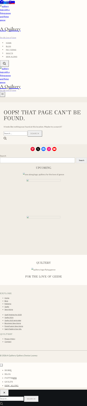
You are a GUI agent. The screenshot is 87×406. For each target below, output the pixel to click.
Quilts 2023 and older (13, 320)
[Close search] (4, 393)
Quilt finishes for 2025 (13, 314)
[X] (5, 3)
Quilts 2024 (9, 317)
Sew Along (11, 56)
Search (3, 156)
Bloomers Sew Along (13, 323)
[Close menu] (1, 365)
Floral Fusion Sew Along (14, 326)
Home (7, 298)
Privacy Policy (10, 339)
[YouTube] (13, 3)
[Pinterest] (10, 3)
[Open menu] (2, 94)
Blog (6, 301)
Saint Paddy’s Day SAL (13, 329)
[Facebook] (2, 3)
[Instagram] (7, 3)
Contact (8, 341)
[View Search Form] (4, 63)
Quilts (7, 306)
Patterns (8, 304)
